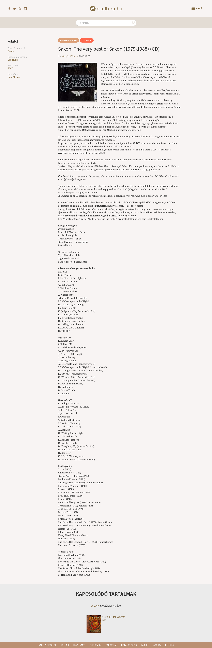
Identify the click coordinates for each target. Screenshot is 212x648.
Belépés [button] (169, 645)
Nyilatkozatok (129, 645)
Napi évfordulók (47, 645)
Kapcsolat (111, 645)
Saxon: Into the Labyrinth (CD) (113, 618)
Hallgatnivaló (68, 40)
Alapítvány (79, 645)
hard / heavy (14, 76)
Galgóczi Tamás (70, 56)
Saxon (11, 51)
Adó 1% (157, 645)
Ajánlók (86, 40)
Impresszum (95, 645)
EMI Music (13, 59)
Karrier (145, 645)
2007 (10, 68)
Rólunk (65, 645)
